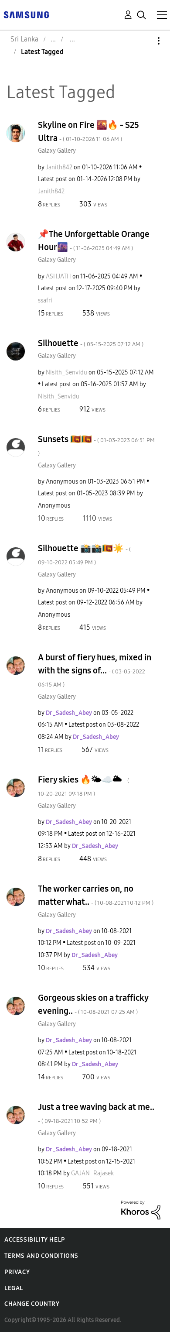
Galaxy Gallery (57, 150)
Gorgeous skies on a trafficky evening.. (93, 1004)
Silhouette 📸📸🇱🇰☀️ (84, 554)
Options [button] (144, 41)
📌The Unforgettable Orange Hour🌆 (94, 240)
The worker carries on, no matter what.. (95, 895)
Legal (13, 1288)
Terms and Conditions (41, 1256)
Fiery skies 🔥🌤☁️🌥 (83, 785)
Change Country (31, 1304)
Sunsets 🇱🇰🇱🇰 (96, 445)
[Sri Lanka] (26, 14)
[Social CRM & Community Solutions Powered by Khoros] (140, 1209)
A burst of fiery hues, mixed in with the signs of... (94, 670)
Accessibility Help (34, 1239)
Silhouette (90, 343)
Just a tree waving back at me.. (96, 1113)
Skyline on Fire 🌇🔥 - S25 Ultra (88, 131)
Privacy (17, 1272)
